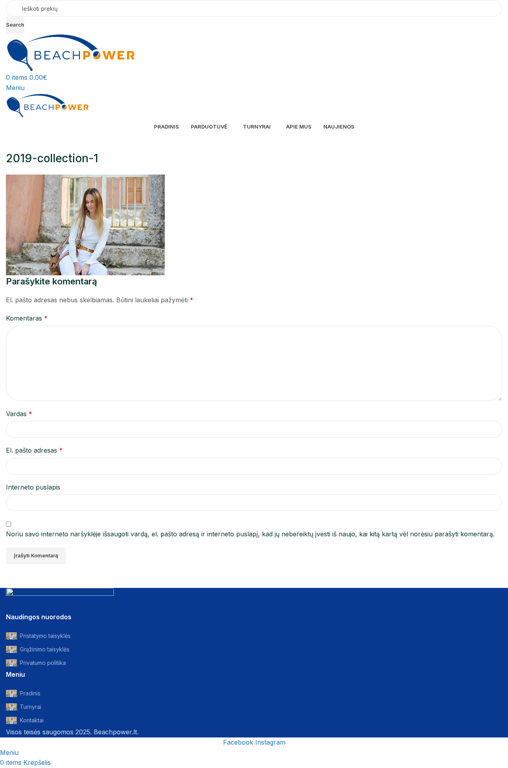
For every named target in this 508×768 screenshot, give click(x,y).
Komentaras (27, 318)
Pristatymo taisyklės (45, 635)
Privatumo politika (43, 662)
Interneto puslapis (33, 487)
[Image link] (60, 599)
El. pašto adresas (34, 450)
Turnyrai (30, 706)
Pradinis (30, 693)
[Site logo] (71, 52)
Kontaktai (32, 720)
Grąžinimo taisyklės (44, 649)
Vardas (19, 414)
